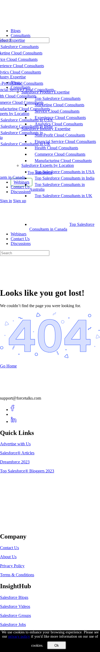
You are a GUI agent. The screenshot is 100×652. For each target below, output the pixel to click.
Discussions (21, 243)
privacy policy (19, 636)
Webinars (18, 234)
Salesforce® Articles (17, 453)
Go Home (8, 366)
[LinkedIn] (14, 421)
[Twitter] (14, 414)
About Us (8, 556)
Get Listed (14, 525)
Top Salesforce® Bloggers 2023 (27, 471)
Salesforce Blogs (14, 597)
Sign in (6, 200)
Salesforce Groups (15, 615)
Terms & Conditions (17, 575)
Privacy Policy (12, 566)
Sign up (19, 200)
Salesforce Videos (15, 606)
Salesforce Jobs (13, 624)
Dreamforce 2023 (15, 462)
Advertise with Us (15, 444)
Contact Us (20, 238)
